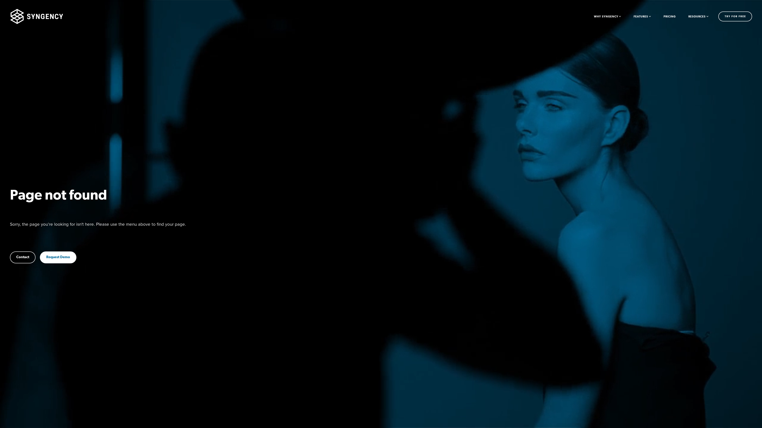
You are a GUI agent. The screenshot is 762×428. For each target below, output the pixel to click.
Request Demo (58, 257)
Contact (22, 257)
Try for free (735, 16)
